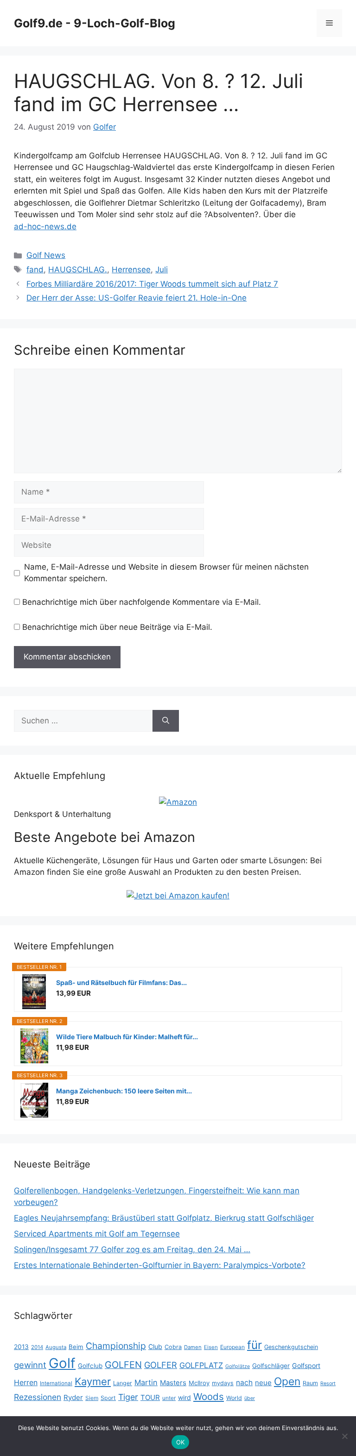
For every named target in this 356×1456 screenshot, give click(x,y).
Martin (146, 1382)
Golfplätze (237, 1366)
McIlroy (199, 1383)
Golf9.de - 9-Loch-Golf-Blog (94, 23)
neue (263, 1382)
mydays (223, 1383)
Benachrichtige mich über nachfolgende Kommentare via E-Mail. (141, 602)
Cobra (173, 1346)
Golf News (45, 255)
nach (244, 1382)
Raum (310, 1383)
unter (169, 1397)
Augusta (55, 1347)
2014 (37, 1347)
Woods (208, 1396)
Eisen (211, 1347)
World (234, 1397)
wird (184, 1397)
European (232, 1346)
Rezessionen (37, 1397)
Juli (161, 269)
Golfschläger (271, 1365)
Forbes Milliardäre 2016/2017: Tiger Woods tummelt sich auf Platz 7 (152, 284)
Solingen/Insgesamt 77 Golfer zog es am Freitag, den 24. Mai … (132, 1249)
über (249, 1398)
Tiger (128, 1397)
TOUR (150, 1397)
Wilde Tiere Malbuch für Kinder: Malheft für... (127, 1037)
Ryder (73, 1397)
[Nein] (344, 1436)
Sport (108, 1397)
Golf (62, 1363)
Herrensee (131, 269)
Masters (173, 1383)
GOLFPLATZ (201, 1365)
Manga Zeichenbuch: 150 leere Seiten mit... (124, 1091)
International (56, 1383)
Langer (122, 1383)
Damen (193, 1347)
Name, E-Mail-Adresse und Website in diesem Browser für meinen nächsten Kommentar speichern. (166, 573)
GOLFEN (123, 1364)
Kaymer (93, 1381)
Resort (328, 1384)
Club (155, 1346)
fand (35, 269)
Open (287, 1381)
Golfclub (90, 1365)
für (254, 1345)
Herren (26, 1382)
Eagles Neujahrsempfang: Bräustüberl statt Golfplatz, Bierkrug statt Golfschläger (164, 1218)
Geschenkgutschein (291, 1346)
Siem (91, 1397)
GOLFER (160, 1365)
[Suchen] (166, 721)
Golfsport (306, 1365)
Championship (116, 1345)
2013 (21, 1346)
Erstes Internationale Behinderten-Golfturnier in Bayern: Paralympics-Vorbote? (159, 1265)
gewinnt (30, 1365)
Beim (76, 1346)
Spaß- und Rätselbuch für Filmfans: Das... (121, 982)
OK (180, 1442)
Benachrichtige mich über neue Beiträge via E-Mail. (117, 627)
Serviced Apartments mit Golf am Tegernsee (97, 1233)
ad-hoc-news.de (45, 226)
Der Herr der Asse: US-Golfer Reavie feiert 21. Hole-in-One (136, 297)
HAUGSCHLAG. (77, 269)
